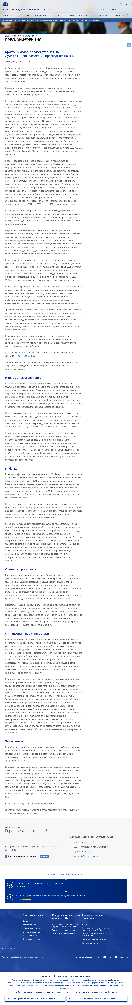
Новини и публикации (100, 15)
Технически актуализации (63, 930)
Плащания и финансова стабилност (38, 15)
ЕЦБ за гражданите (114, 9)
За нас (25, 921)
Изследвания (83, 15)
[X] (98, 957)
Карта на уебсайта (10, 948)
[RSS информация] (127, 957)
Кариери (126, 9)
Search (121, 4)
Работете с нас (29, 925)
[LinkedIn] (104, 957)
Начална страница (9, 20)
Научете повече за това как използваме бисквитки (95, 992)
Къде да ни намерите (32, 939)
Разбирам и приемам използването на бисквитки (35, 999)
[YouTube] (115, 957)
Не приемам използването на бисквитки (97, 999)
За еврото (70, 15)
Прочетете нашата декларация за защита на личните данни (43, 992)
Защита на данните (90, 925)
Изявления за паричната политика (86, 20)
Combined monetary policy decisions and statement (39, 884)
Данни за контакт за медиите (23, 856)
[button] (124, 4)
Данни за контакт (30, 936)
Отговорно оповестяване (63, 934)
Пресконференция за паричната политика (54, 20)
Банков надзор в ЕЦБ (119, 15)
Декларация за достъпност (94, 939)
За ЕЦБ (102, 9)
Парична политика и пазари (12, 15)
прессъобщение (26, 356)
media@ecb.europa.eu (87, 856)
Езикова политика (90, 943)
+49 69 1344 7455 (85, 852)
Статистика (58, 15)
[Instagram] (110, 957)
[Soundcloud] (121, 957)
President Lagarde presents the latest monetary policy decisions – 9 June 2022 (51, 897)
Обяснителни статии (32, 928)
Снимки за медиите (31, 932)
